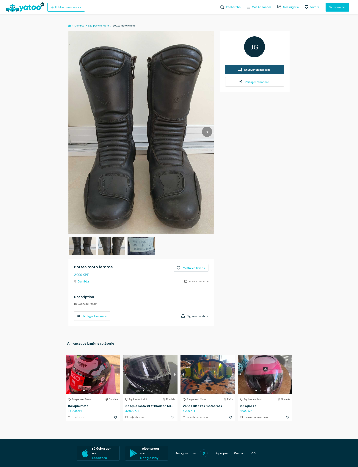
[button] (82, 246)
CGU (254, 453)
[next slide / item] (207, 132)
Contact (240, 453)
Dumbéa (79, 25)
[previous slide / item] (68, 374)
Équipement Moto (98, 25)
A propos (222, 453)
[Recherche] (221, 7)
